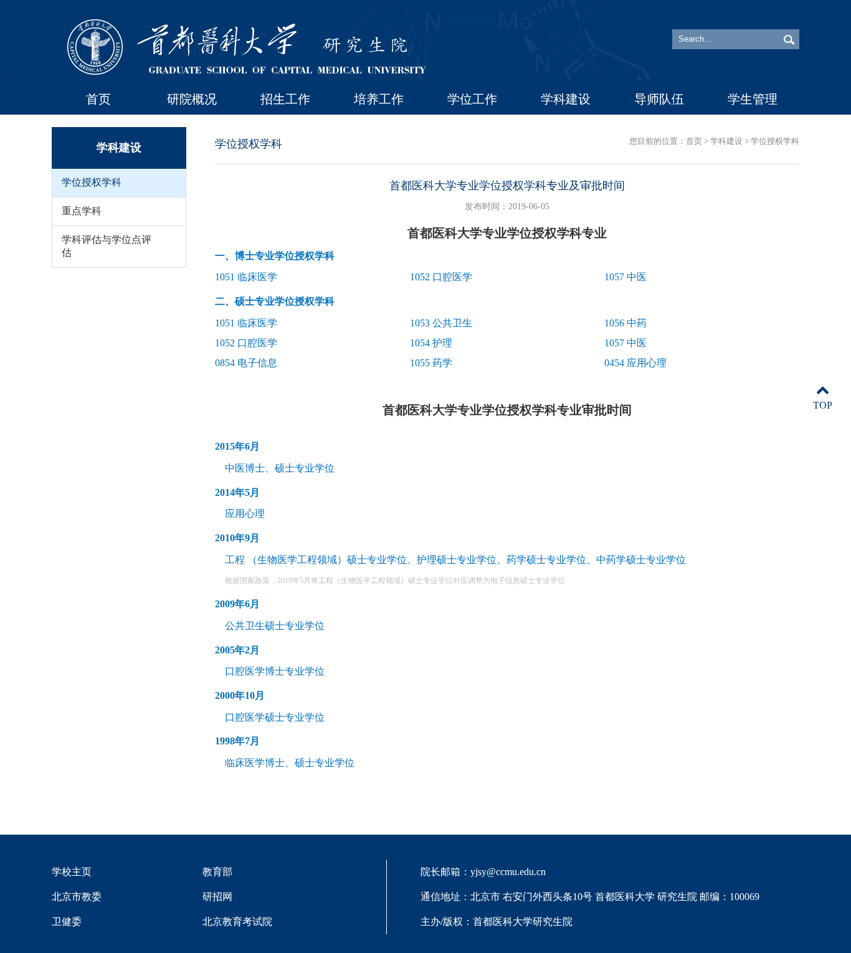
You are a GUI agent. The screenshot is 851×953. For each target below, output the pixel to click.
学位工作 (472, 99)
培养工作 (379, 99)
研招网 (217, 896)
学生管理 (752, 99)
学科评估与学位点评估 (106, 246)
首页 (98, 99)
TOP (822, 405)
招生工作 (285, 99)
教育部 (217, 871)
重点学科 (82, 211)
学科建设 (566, 99)
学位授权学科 (91, 182)
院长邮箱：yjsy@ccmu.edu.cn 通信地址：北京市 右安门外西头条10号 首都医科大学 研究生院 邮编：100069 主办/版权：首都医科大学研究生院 (590, 896)
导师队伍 (659, 99)
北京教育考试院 (237, 921)
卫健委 (67, 921)
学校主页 (72, 871)
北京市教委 (77, 896)
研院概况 (192, 99)
